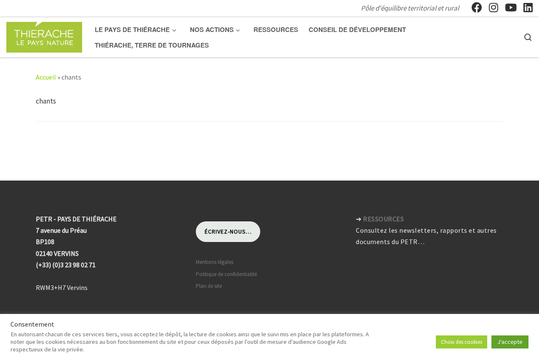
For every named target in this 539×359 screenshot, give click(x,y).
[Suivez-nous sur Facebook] (477, 7)
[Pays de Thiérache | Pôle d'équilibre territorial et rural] (44, 35)
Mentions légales (214, 262)
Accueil (46, 77)
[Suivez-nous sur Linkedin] (528, 7)
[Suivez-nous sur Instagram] (493, 7)
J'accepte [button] (510, 342)
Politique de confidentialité (226, 274)
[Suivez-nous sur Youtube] (511, 7)
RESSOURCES (383, 219)
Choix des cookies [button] (461, 342)
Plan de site (209, 286)
